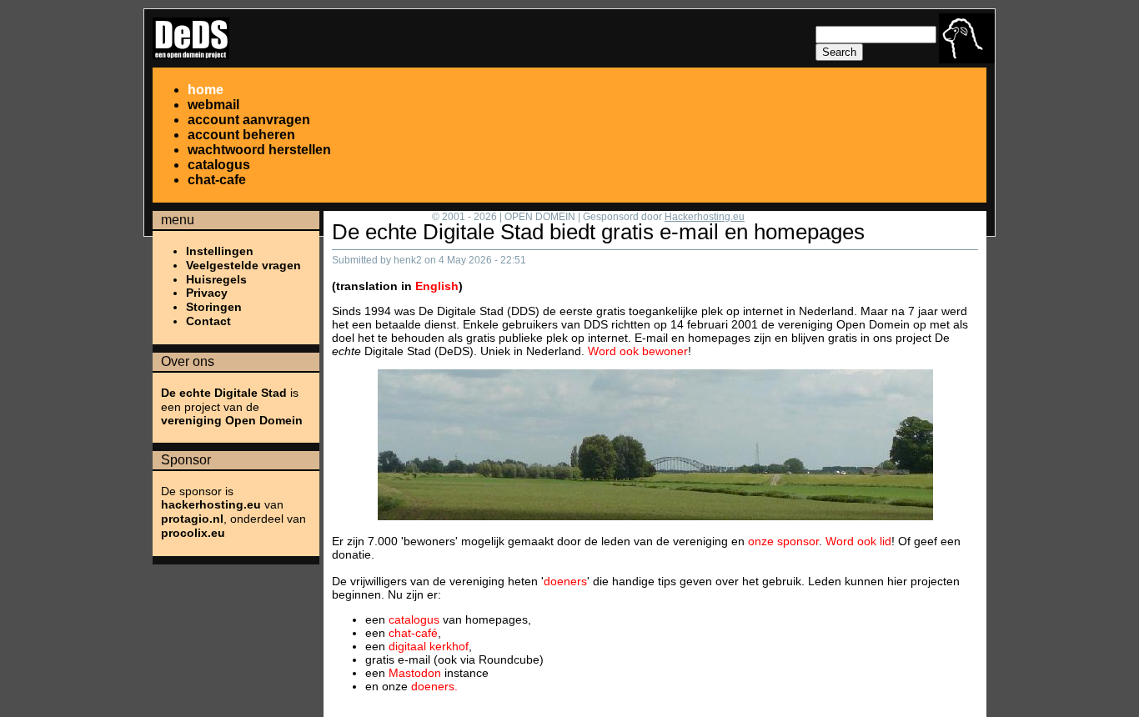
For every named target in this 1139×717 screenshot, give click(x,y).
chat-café (413, 632)
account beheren (241, 135)
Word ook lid (858, 541)
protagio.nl (192, 518)
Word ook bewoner (638, 351)
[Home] (191, 55)
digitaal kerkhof (429, 646)
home (205, 90)
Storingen (214, 306)
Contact (208, 321)
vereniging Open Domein (232, 420)
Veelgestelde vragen (243, 265)
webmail (213, 105)
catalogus (219, 165)
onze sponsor (783, 541)
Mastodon (415, 672)
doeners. (434, 686)
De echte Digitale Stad (224, 392)
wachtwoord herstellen (259, 150)
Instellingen (219, 251)
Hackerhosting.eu (705, 217)
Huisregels (216, 279)
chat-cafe (217, 180)
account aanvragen (249, 120)
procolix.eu (193, 532)
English (437, 286)
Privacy (207, 292)
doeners (565, 581)
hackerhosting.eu (211, 504)
